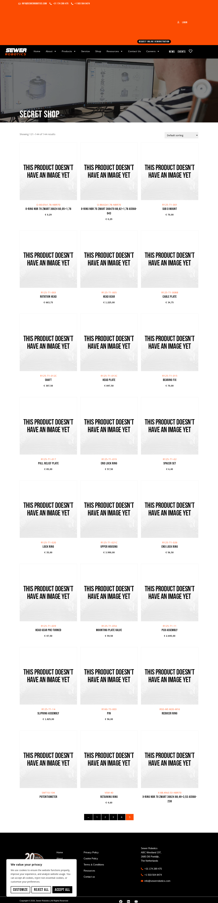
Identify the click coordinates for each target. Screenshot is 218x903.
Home (37, 51)
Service (85, 51)
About (49, 51)
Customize (20, 889)
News (172, 51)
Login (184, 22)
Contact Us (134, 51)
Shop (98, 51)
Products (67, 51)
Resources (113, 51)
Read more (169, 685)
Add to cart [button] (48, 182)
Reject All (41, 889)
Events (182, 51)
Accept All (62, 889)
